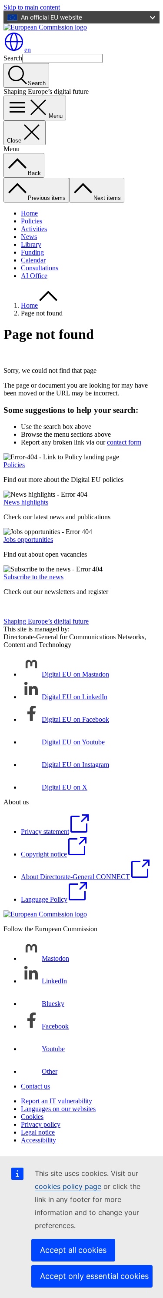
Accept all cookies (73, 1250)
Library (31, 244)
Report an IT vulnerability (56, 1101)
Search (12, 58)
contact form (124, 442)
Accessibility (38, 1140)
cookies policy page (68, 1186)
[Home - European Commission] (45, 27)
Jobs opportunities (28, 539)
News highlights (25, 502)
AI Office (34, 275)
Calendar (33, 260)
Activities (34, 228)
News (29, 236)
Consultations (39, 268)
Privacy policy (40, 1124)
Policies (31, 221)
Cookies (32, 1116)
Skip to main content (31, 7)
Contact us (35, 1086)
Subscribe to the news (33, 577)
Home (29, 213)
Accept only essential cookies (94, 1276)
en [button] (27, 49)
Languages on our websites (58, 1108)
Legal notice (38, 1132)
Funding (32, 252)
